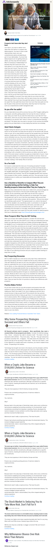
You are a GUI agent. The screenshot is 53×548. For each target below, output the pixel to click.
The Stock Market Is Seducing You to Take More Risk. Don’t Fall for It (20, 510)
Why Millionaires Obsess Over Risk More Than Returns (33, 540)
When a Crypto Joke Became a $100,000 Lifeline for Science (19, 374)
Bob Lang (17, 508)
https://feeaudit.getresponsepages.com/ (33, 212)
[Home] (10, 1)
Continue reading (9, 359)
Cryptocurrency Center (14, 371)
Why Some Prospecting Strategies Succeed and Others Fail (18, 327)
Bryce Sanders (19, 325)
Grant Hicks (17, 32)
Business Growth (11, 32)
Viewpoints (11, 540)
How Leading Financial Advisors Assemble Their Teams (24, 313)
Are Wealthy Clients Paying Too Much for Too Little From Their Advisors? (20, 35)
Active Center (12, 508)
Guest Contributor (18, 540)
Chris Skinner (22, 371)
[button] (7, 40)
